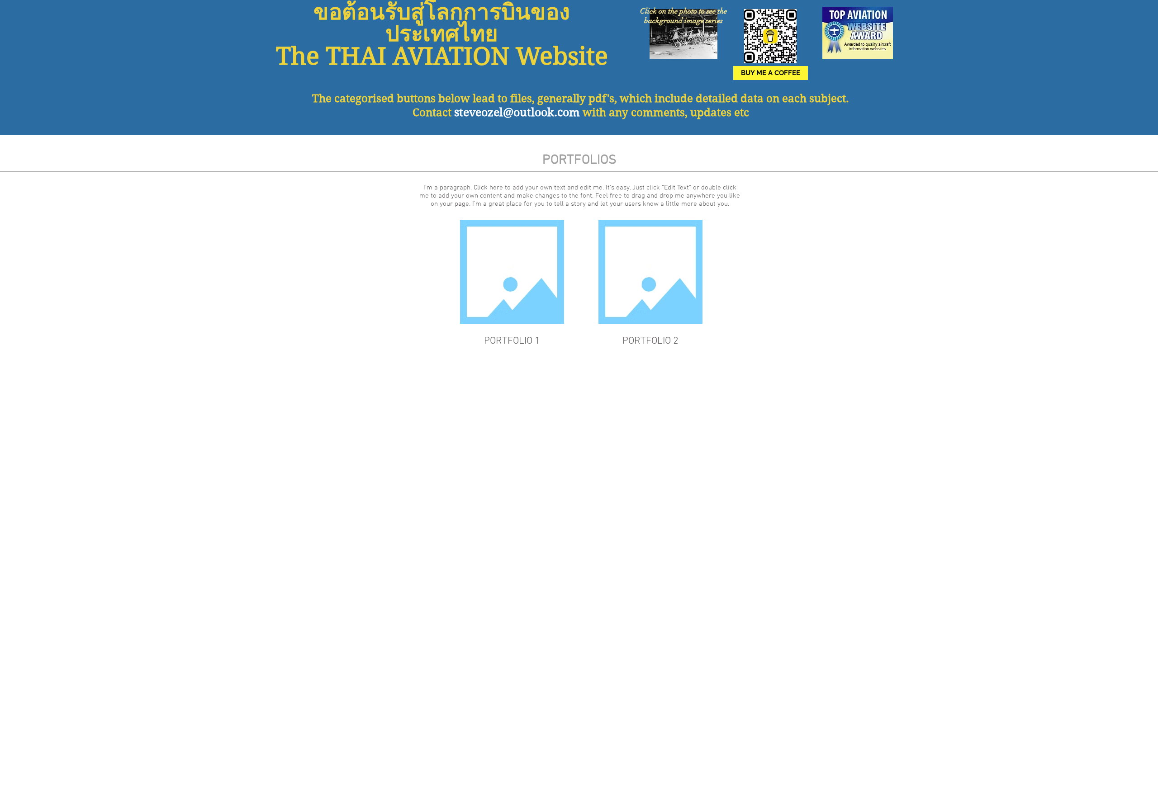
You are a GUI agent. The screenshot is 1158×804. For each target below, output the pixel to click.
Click (648, 11)
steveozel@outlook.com (517, 112)
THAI (356, 56)
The (322, 98)
